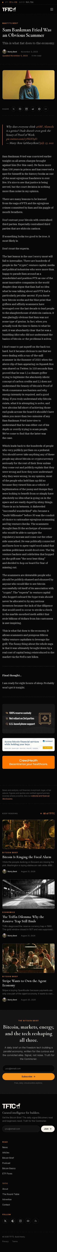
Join (46, 1129)
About (5, 1189)
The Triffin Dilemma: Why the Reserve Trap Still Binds (23, 919)
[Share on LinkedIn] (26, 109)
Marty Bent (12, 52)
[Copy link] (45, 109)
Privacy (5, 1241)
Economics (8, 912)
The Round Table (10, 1194)
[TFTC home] (9, 9)
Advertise (7, 1199)
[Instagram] (20, 1221)
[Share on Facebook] (20, 109)
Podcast (6, 1163)
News (5, 1147)
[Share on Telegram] (39, 109)
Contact (6, 1204)
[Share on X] (13, 109)
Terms (15, 1241)
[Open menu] (52, 9)
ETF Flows (7, 1173)
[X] (5, 1221)
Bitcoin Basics (8, 1168)
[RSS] (36, 1221)
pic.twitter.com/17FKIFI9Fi (21, 139)
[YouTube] (28, 1221)
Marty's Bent (10, 23)
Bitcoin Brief (10, 853)
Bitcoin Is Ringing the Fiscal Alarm (26, 857)
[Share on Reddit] (33, 109)
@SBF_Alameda (45, 126)
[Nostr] (13, 1221)
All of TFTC (49, 813)
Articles (5, 1152)
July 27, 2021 (46, 143)
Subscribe (27, 1076)
